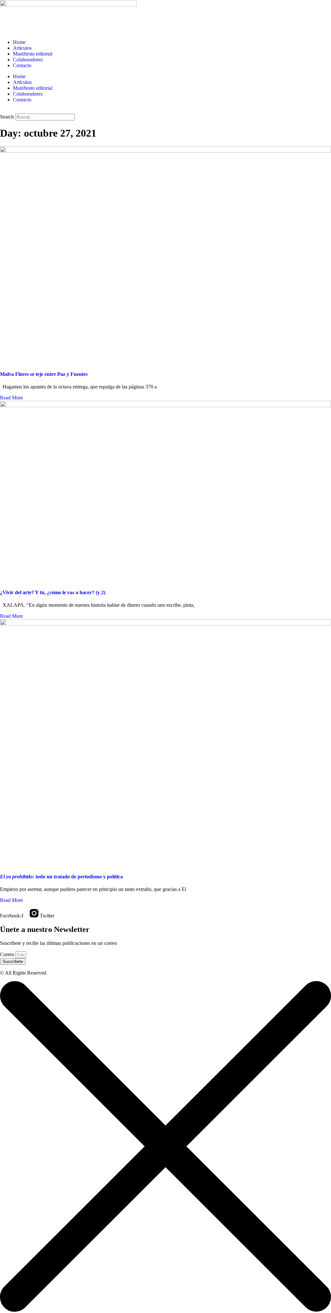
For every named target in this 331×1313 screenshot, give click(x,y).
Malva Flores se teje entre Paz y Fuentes (44, 374)
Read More (11, 397)
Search (7, 116)
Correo (8, 954)
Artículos (22, 48)
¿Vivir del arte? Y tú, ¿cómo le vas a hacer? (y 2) (52, 592)
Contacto (22, 65)
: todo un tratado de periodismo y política (61, 876)
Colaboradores (28, 59)
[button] (165, 111)
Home (19, 42)
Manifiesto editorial (32, 54)
